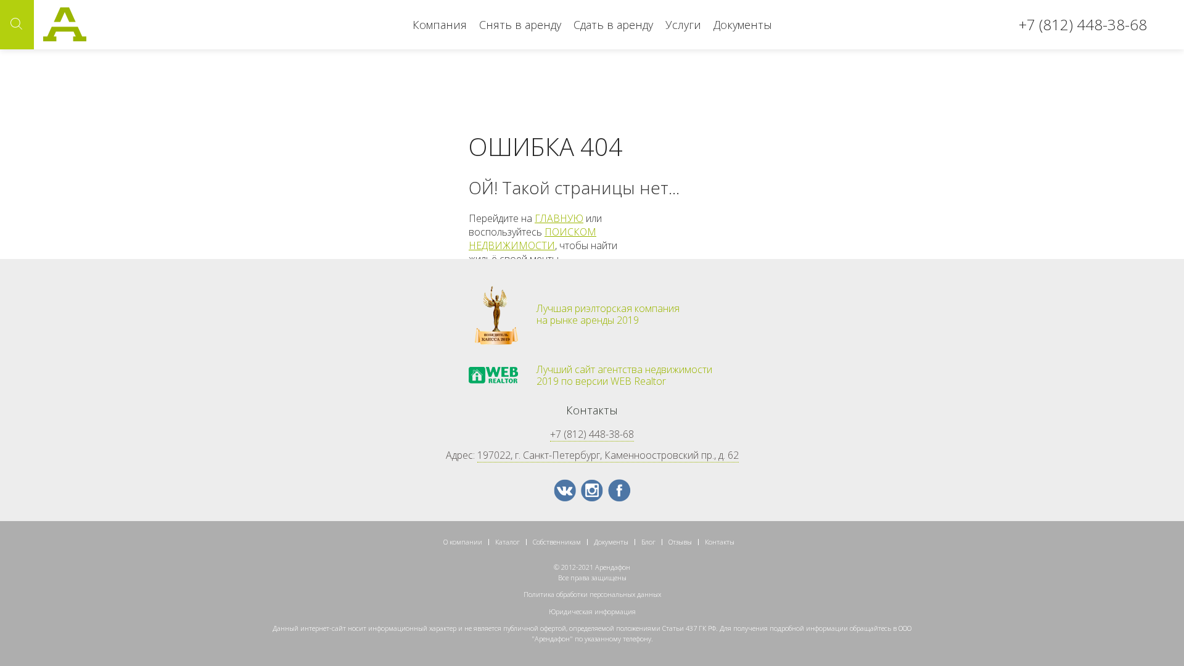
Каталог (507, 541)
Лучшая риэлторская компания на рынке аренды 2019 (608, 314)
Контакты (719, 541)
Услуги (683, 24)
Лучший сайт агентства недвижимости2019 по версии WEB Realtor (624, 375)
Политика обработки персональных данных (592, 594)
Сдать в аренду (613, 24)
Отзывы (680, 541)
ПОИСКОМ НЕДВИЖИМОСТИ (532, 238)
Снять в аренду (520, 24)
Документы (742, 24)
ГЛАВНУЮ (559, 218)
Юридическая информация (592, 611)
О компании (462, 541)
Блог (648, 541)
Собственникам (557, 541)
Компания (440, 24)
